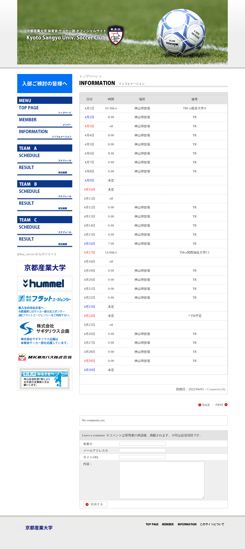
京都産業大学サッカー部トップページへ (151, 524)
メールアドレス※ (95, 450)
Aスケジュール (44, 158)
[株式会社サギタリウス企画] (44, 346)
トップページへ (44, 110)
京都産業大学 (44, 267)
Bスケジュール (44, 193)
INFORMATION (187, 524)
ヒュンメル (44, 283)
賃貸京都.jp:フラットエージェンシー (44, 305)
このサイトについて (212, 524)
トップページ (88, 76)
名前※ (88, 444)
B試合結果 (44, 205)
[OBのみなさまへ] (44, 389)
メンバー (44, 122)
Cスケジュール (44, 229)
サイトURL (91, 457)
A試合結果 (44, 169)
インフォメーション (44, 134)
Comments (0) (216, 389)
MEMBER (168, 524)
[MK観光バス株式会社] (44, 363)
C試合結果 (44, 241)
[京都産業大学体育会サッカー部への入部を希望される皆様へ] (44, 92)
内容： (88, 464)
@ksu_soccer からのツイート (37, 254)
